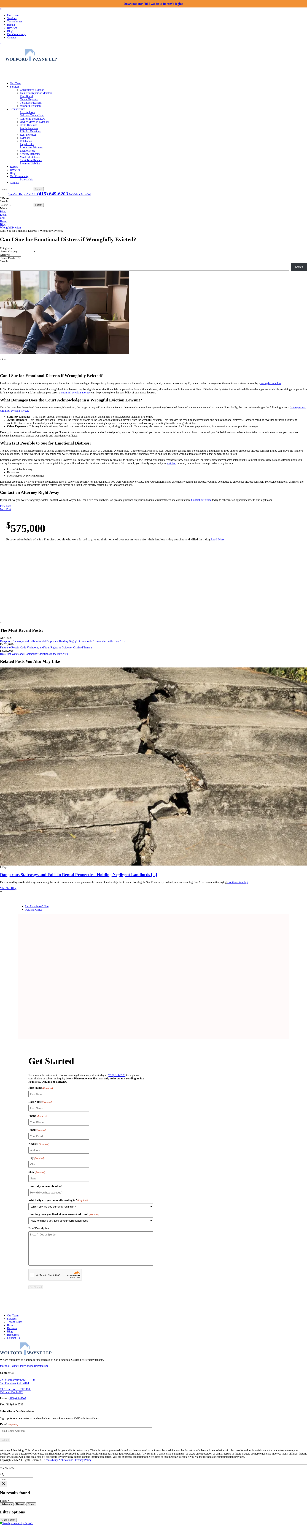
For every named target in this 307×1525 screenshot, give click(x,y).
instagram (42, 1365)
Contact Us (13, 1337)
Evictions (25, 137)
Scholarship (26, 179)
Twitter (14, 1365)
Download (153, 4)
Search (4, 261)
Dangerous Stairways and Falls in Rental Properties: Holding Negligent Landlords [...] (78, 874)
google (33, 1365)
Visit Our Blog (8, 888)
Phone (37, 1115)
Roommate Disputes (31, 147)
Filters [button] (8, 1500)
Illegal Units (27, 144)
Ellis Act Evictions (30, 131)
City (36, 1157)
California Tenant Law (32, 118)
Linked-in (23, 1365)
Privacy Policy (83, 1459)
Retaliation (26, 141)
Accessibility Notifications (58, 1459)
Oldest (31, 1504)
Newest (20, 1504)
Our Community (16, 34)
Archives (5, 254)
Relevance (6, 1504)
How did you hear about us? (45, 1186)
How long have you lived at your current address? (63, 1214)
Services (12, 18)
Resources (13, 1334)
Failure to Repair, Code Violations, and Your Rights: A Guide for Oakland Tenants (46, 647)
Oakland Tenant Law (32, 115)
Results (11, 24)
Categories (6, 248)
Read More (218, 539)
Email (3, 214)
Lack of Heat (27, 150)
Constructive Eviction (32, 89)
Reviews (12, 27)
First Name (40, 1087)
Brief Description (38, 1228)
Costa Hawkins (28, 125)
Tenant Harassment (30, 102)
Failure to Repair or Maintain (36, 92)
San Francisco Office (37, 906)
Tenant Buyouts (29, 99)
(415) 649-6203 (116, 1075)
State (36, 1172)
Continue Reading (237, 882)
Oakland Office (33, 909)
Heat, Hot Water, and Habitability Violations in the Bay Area (34, 653)
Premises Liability (30, 163)
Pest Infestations (29, 128)
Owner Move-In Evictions (34, 121)
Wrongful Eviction (30, 105)
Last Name (40, 1101)
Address (38, 1143)
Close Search (8, 1520)
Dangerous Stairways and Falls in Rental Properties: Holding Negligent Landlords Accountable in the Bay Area (62, 641)
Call (2, 217)
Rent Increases (28, 134)
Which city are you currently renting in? (58, 1200)
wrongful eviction (270, 383)
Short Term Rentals (31, 160)
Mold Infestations (29, 157)
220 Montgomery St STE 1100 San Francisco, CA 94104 (17, 1381)
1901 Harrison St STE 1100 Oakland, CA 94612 (15, 1391)
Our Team (12, 15)
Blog (10, 31)
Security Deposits (30, 153)
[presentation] (0, 622)
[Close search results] (3, 1484)
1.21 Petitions (27, 112)
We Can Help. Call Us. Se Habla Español (50, 193)
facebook (5, 1365)
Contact (11, 37)
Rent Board (26, 96)
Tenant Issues (14, 21)
